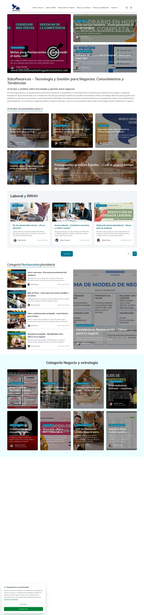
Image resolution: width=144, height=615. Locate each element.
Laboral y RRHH (51, 7)
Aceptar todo (23, 609)
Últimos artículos (38, 7)
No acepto (23, 604)
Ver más (67, 254)
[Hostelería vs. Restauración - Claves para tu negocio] (105, 309)
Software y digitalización (101, 7)
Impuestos (114, 7)
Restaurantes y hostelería (66, 7)
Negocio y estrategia (83, 7)
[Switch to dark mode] (131, 7)
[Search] (127, 7)
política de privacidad (11, 599)
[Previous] (128, 253)
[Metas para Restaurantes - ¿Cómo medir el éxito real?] (39, 43)
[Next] (135, 253)
